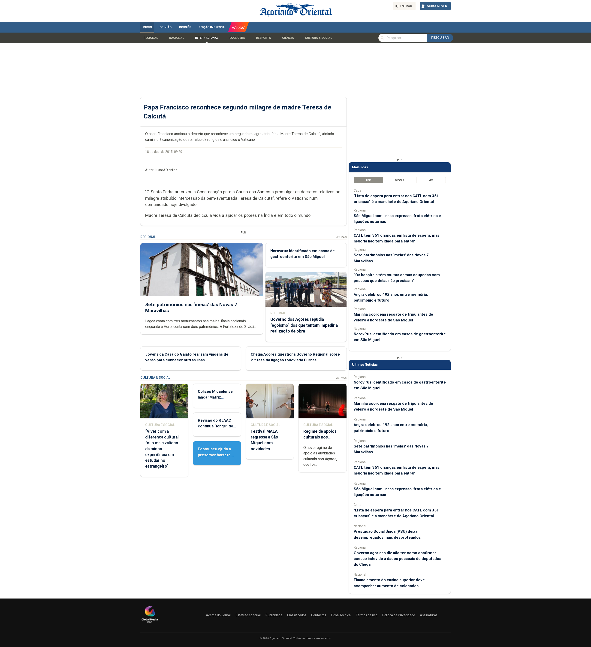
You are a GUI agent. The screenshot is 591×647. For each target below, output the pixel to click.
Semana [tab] (399, 179)
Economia (237, 37)
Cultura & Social (318, 37)
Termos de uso (366, 615)
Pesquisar (440, 37)
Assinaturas (428, 615)
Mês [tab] (430, 179)
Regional (151, 37)
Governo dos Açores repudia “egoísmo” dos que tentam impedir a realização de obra (304, 325)
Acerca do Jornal (218, 615)
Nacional (176, 37)
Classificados (296, 615)
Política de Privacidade (398, 615)
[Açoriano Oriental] (149, 623)
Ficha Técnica (341, 615)
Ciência (288, 37)
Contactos (318, 615)
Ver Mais (341, 237)
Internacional (206, 37)
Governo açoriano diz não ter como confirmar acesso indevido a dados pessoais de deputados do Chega (397, 558)
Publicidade (273, 615)
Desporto (263, 37)
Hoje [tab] (368, 179)
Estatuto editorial (248, 615)
